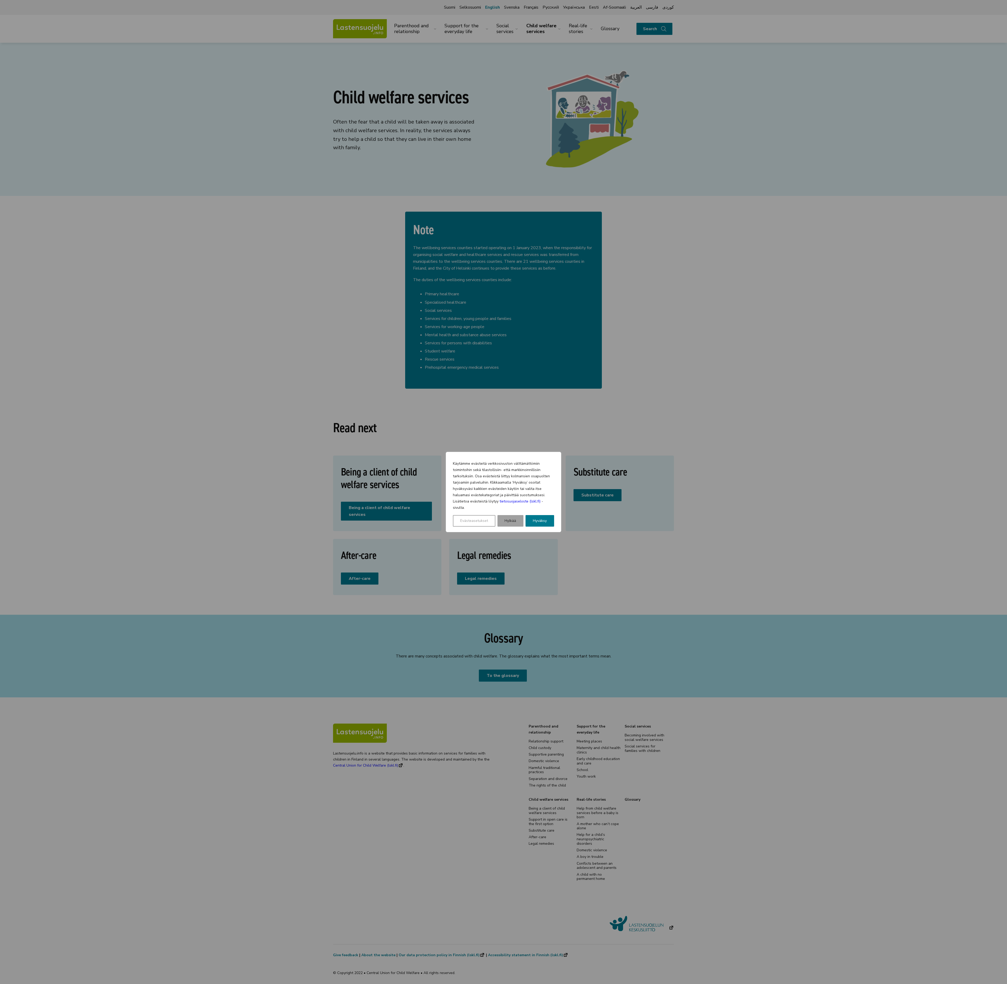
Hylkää (510, 520)
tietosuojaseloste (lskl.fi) (520, 501)
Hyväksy (540, 520)
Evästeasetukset (474, 520)
